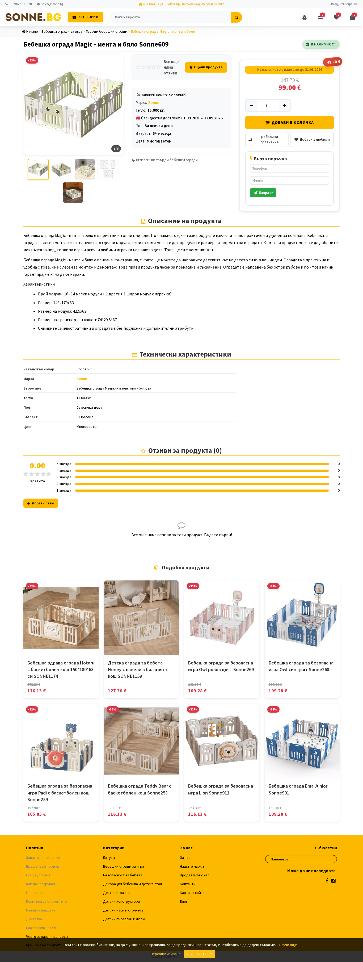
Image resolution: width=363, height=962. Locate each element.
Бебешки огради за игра (61, 31)
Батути (109, 857)
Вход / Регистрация (344, 4)
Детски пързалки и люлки (124, 919)
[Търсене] (236, 17)
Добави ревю (43, 503)
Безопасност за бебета (122, 875)
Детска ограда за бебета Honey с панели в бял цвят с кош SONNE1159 (138, 669)
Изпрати (266, 192)
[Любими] (72, 650)
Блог (183, 901)
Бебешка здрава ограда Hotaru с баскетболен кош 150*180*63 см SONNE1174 (60, 669)
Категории (88, 17)
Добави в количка (293, 122)
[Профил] (304, 17)
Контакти (188, 883)
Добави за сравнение (269, 139)
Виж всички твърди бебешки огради (167, 159)
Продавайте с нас (194, 875)
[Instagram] (333, 881)
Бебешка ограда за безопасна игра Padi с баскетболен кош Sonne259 (59, 792)
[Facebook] (327, 881)
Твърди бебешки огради (106, 31)
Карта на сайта (192, 892)
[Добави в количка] (49, 650)
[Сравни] (61, 650)
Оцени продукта (208, 67)
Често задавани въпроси (47, 936)
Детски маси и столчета (123, 910)
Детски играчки (116, 892)
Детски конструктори (121, 901)
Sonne (153, 102)
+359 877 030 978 (20, 4)
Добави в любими (314, 139)
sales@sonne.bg (52, 4)
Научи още (288, 944)
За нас (185, 857)
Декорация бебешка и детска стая (132, 883)
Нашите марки (192, 866)
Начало (32, 31)
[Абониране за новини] (330, 858)
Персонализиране (166, 953)
